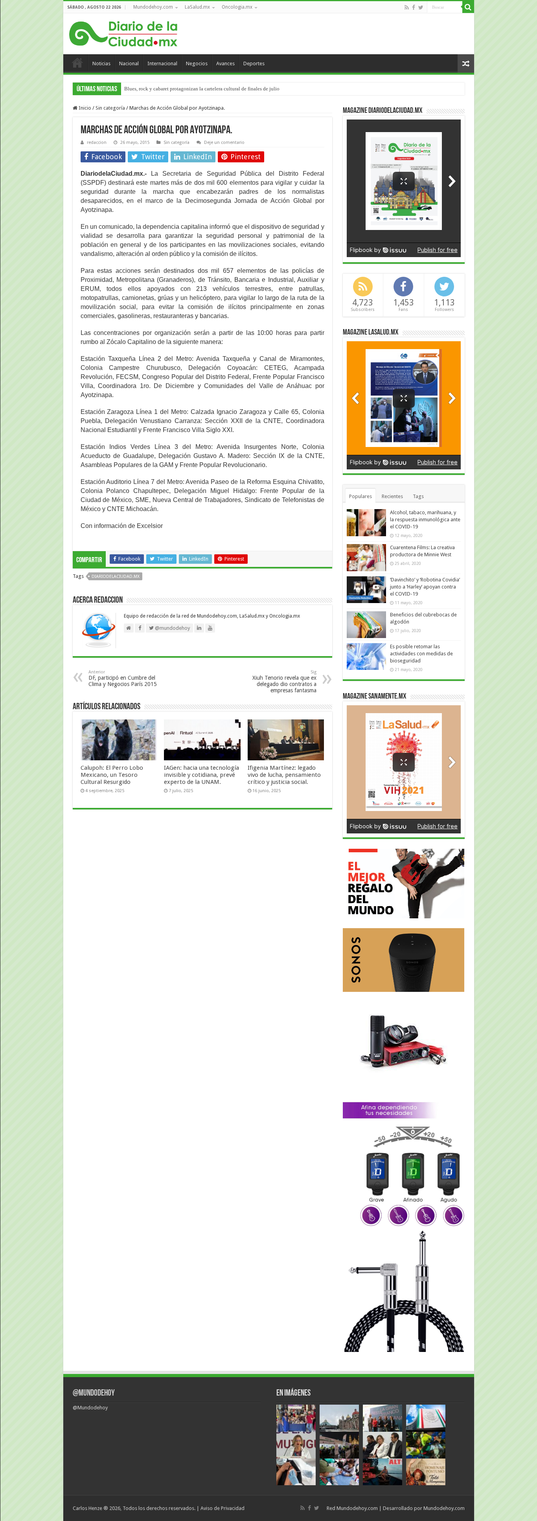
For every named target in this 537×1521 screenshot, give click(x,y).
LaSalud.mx (197, 7)
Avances (225, 63)
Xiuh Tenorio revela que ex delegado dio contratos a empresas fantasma (284, 681)
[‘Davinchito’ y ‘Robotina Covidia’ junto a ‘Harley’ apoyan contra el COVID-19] (366, 589)
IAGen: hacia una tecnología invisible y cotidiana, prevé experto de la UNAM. (201, 774)
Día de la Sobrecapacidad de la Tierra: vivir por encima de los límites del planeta (209, 89)
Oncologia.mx (237, 7)
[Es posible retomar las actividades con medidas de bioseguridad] (366, 656)
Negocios (197, 63)
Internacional (162, 63)
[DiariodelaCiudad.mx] (123, 32)
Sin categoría (110, 108)
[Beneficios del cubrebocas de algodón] (366, 624)
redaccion (97, 142)
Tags (418, 496)
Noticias (101, 63)
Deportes (254, 63)
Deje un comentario (224, 142)
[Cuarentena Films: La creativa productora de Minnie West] (366, 557)
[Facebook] (413, 7)
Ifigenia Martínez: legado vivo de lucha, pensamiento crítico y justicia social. (284, 774)
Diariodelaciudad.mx (116, 576)
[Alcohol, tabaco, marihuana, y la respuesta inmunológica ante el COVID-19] (366, 522)
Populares (360, 496)
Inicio (77, 62)
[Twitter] (420, 7)
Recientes (392, 496)
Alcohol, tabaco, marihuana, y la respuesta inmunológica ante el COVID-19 (425, 519)
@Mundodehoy (94, 1393)
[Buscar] (468, 7)
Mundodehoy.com (153, 7)
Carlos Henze (87, 1508)
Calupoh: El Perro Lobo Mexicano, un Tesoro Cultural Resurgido (112, 774)
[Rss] (407, 7)
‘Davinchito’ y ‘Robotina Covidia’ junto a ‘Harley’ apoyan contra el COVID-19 (425, 587)
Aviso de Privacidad (222, 1508)
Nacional (129, 63)
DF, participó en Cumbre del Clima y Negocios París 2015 (122, 678)
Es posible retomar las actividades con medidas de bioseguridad (421, 654)
